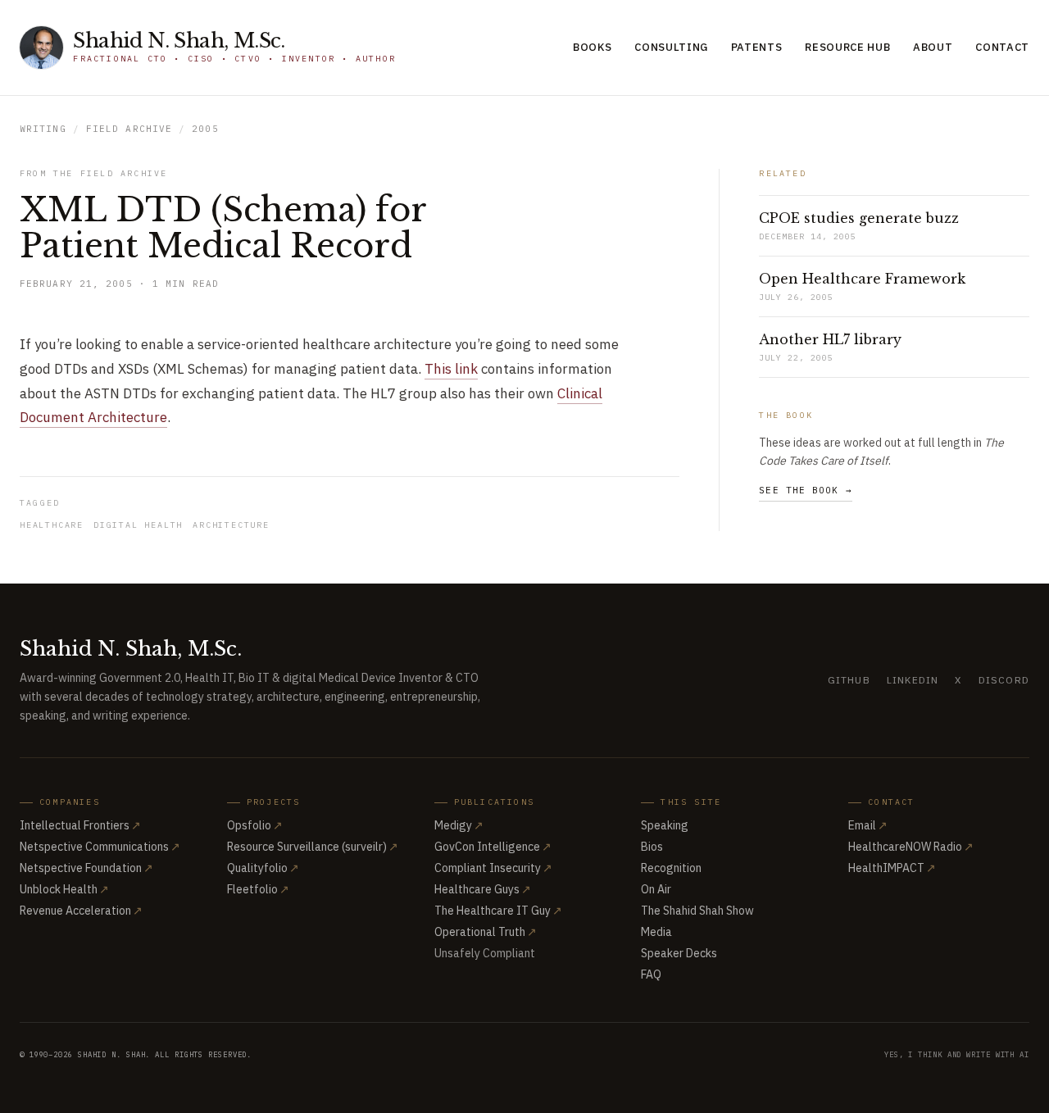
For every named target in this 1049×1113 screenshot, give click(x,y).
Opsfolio (255, 825)
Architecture (231, 525)
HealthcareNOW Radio (911, 846)
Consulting (671, 47)
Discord (1004, 680)
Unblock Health (64, 889)
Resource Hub (847, 47)
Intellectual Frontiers (80, 825)
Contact (1002, 47)
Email (868, 825)
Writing (43, 128)
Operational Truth (485, 931)
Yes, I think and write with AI (956, 1054)
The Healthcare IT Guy (498, 910)
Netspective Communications (100, 846)
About (932, 47)
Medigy (459, 825)
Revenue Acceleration (81, 910)
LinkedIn (913, 680)
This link (451, 369)
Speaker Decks (679, 953)
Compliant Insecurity (493, 868)
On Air (656, 889)
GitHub (849, 680)
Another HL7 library (830, 339)
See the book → (805, 490)
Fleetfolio (258, 889)
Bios (652, 846)
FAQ (651, 974)
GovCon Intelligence (493, 846)
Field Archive (129, 128)
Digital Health (138, 525)
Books (592, 47)
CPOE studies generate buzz (859, 218)
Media (656, 931)
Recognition (671, 868)
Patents (757, 47)
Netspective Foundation (86, 868)
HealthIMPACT (892, 868)
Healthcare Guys (482, 889)
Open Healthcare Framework (862, 278)
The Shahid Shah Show (697, 910)
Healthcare (52, 525)
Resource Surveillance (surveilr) (312, 846)
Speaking (664, 825)
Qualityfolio (263, 868)
